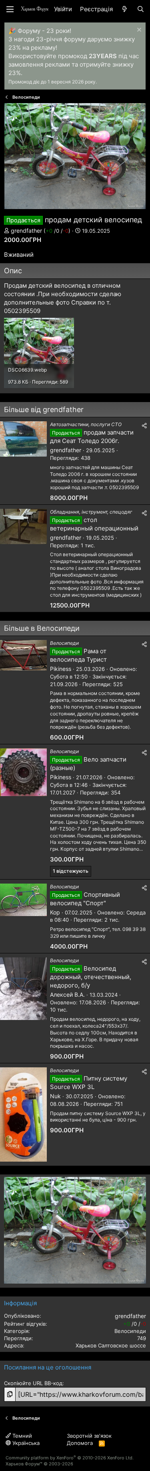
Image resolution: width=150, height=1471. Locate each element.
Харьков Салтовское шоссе (111, 1345)
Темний (21, 1435)
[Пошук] (140, 9)
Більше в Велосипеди (42, 628)
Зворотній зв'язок (89, 1435)
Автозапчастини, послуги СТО (86, 424)
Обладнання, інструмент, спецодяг (91, 512)
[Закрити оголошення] (138, 30)
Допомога (80, 1443)
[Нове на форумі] (124, 9)
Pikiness (60, 668)
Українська (25, 1443)
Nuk (55, 1096)
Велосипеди (64, 643)
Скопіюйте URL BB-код (33, 1383)
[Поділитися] (144, 426)
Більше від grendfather (44, 409)
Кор (55, 912)
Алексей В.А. (67, 994)
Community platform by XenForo (70, 1458)
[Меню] (10, 9)
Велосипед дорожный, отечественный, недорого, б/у (90, 977)
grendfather (26, 230)
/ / (57, 231)
